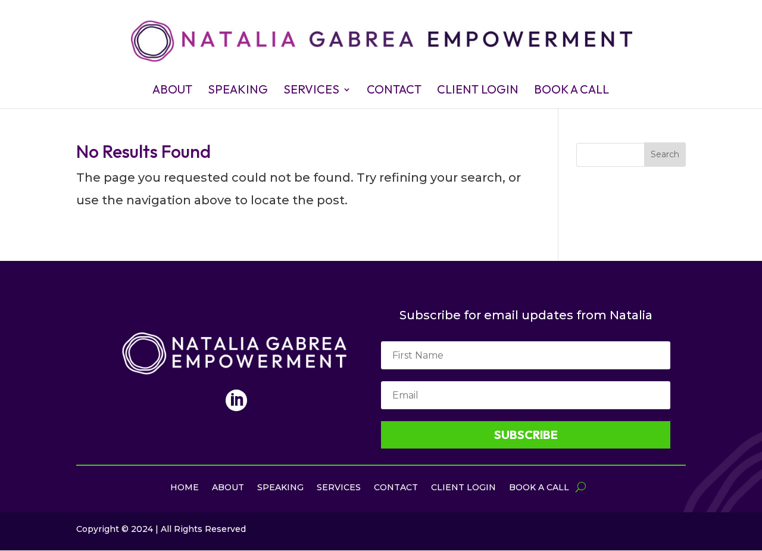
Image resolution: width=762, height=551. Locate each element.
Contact (394, 90)
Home (184, 488)
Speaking (238, 90)
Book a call (571, 90)
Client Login (478, 90)
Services (311, 90)
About (172, 90)
